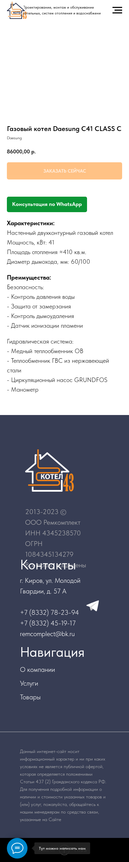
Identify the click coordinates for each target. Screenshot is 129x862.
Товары (30, 697)
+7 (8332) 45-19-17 (48, 623)
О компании (37, 669)
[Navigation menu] (117, 10)
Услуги (29, 683)
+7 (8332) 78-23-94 (49, 612)
